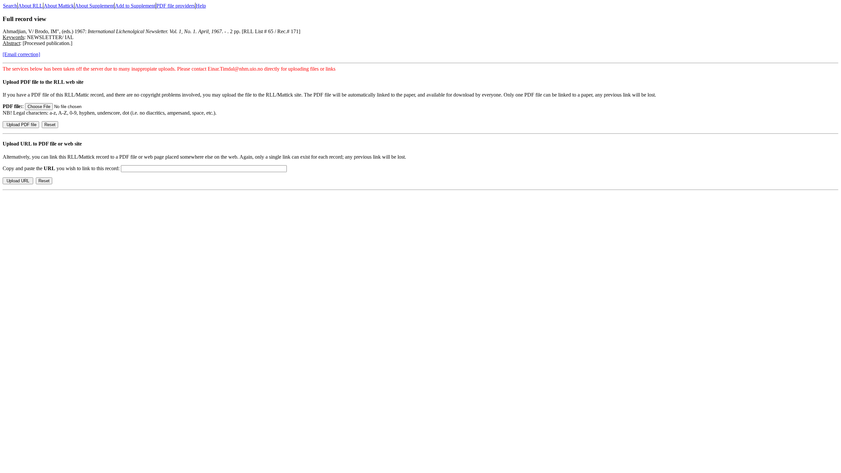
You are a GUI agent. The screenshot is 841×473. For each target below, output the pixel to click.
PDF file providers (175, 6)
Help (201, 6)
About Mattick (59, 6)
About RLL (30, 6)
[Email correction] (21, 54)
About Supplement (94, 6)
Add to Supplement (135, 6)
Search (10, 6)
